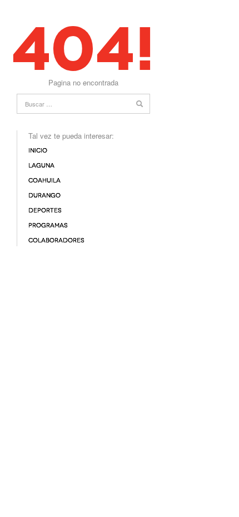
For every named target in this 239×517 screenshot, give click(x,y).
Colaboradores (56, 240)
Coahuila (44, 180)
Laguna (41, 165)
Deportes (45, 210)
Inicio (37, 150)
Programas (48, 225)
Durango (44, 195)
